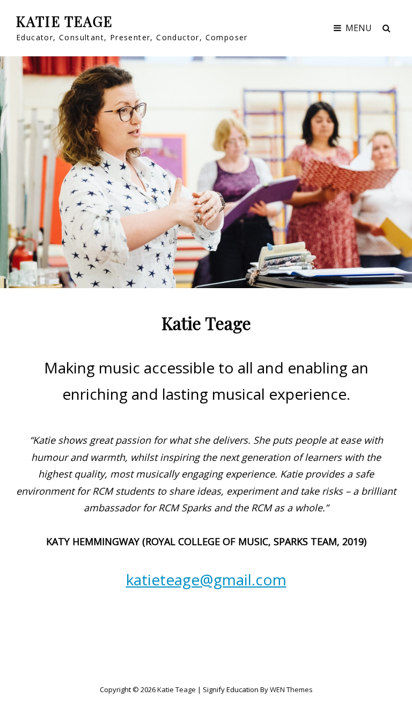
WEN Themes (291, 689)
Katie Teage (64, 21)
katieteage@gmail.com (206, 579)
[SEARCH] (386, 28)
